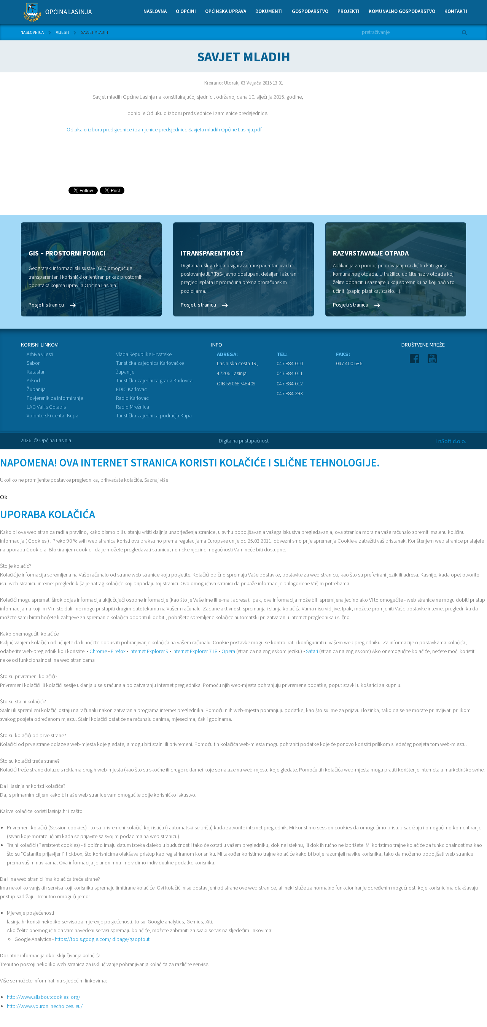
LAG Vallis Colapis (46, 406)
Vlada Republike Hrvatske (144, 354)
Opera (228, 651)
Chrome (98, 651)
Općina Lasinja (68, 12)
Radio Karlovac (132, 398)
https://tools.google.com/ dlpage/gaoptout (102, 939)
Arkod (33, 380)
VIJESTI (62, 32)
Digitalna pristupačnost (244, 440)
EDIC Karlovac (131, 389)
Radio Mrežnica (132, 406)
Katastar (36, 371)
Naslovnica (32, 32)
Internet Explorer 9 (149, 651)
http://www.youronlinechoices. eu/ (45, 1006)
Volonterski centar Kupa (52, 415)
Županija (36, 389)
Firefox (118, 651)
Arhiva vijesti (40, 354)
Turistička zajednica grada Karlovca (154, 380)
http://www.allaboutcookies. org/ (43, 996)
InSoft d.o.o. (451, 441)
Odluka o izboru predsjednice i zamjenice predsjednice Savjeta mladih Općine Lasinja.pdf (164, 129)
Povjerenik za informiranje (55, 398)
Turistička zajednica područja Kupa (154, 415)
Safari (312, 651)
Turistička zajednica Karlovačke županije (150, 367)
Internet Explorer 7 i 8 (195, 651)
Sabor (33, 362)
